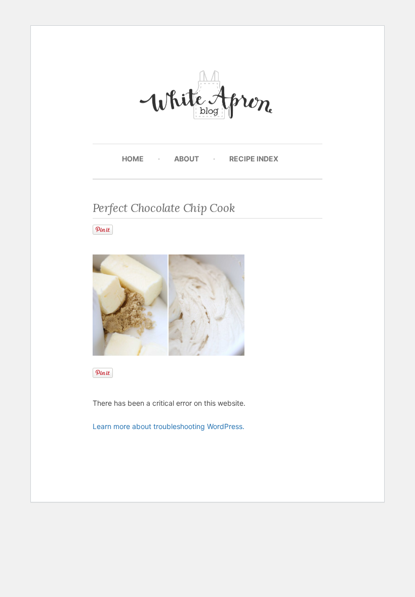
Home (133, 158)
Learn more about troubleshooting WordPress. (168, 426)
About (186, 158)
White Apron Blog (208, 97)
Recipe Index (253, 158)
